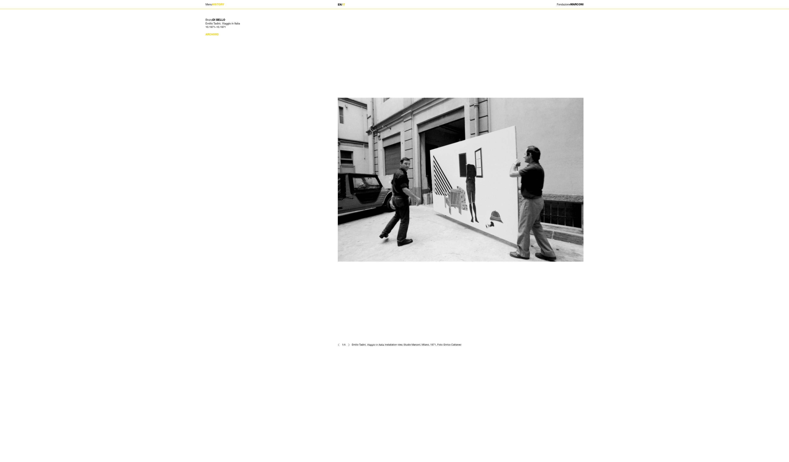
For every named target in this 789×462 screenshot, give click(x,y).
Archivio (212, 34)
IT (344, 4)
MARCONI (570, 4)
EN (340, 4)
